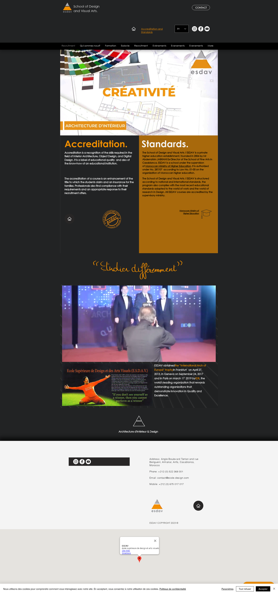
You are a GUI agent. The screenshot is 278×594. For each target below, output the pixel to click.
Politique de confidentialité (172, 588)
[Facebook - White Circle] (200, 28)
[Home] (134, 29)
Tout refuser (245, 588)
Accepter (263, 588)
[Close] (274, 588)
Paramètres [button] (227, 588)
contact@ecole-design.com (173, 477)
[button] (90, 46)
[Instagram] (194, 28)
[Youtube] (207, 28)
